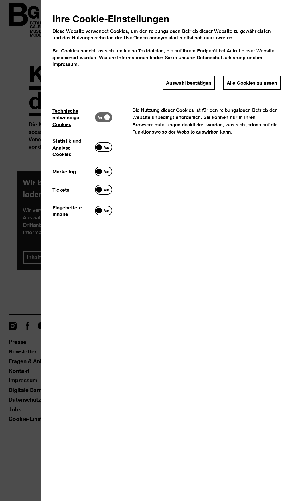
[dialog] (146, 250)
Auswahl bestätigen (188, 82)
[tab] (73, 117)
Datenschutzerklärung (221, 57)
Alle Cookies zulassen (252, 82)
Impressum (65, 64)
